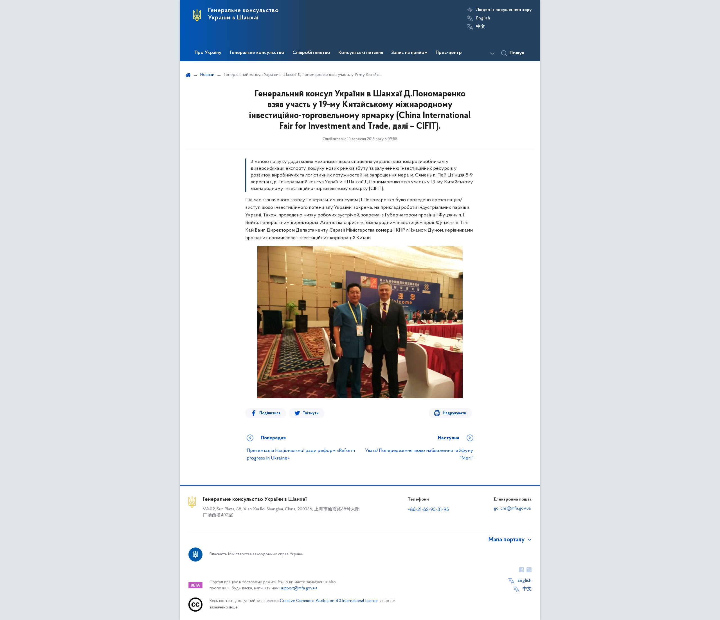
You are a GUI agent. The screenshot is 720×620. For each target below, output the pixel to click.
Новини (207, 75)
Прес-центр (449, 52)
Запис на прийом (409, 52)
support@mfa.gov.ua (298, 588)
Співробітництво (311, 52)
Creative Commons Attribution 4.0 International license (329, 601)
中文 (480, 26)
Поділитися (269, 413)
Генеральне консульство (257, 52)
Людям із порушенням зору (504, 10)
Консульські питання (360, 52)
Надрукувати (454, 413)
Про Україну (208, 52)
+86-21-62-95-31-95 (428, 509)
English (483, 18)
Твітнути (311, 413)
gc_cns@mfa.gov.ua (512, 508)
